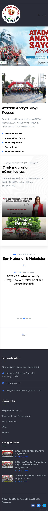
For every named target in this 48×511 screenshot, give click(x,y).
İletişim (5, 432)
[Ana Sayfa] (11, 14)
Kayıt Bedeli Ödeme (14, 151)
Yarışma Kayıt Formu (15, 138)
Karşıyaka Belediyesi (11, 411)
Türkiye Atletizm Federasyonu (16, 416)
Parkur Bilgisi (11, 147)
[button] (18, 318)
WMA (4, 427)
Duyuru (17, 304)
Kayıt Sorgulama (13, 142)
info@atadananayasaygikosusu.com (23, 391)
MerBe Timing (19, 499)
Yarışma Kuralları (13, 133)
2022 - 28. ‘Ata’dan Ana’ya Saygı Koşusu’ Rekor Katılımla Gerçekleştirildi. (30, 465)
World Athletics (9, 422)
